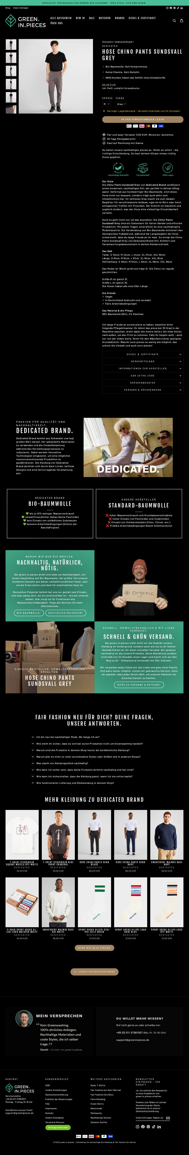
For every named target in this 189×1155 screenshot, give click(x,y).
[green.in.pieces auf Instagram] (137, 1126)
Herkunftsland (143, 361)
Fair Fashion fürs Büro (102, 1094)
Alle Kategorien (61, 18)
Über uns (57, 23)
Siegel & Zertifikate (142, 18)
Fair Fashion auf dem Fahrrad (106, 1090)
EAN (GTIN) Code (143, 375)
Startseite (107, 42)
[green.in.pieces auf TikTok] (153, 1126)
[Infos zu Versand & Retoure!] (138, 657)
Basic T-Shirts (98, 1085)
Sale (92, 18)
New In (80, 18)
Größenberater (143, 383)
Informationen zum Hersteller (143, 368)
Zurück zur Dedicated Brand (96, 972)
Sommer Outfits (99, 1122)
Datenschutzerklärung (56, 1094)
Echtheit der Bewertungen (59, 1099)
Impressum (51, 1108)
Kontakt (49, 1113)
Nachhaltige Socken (101, 1117)
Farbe (120, 98)
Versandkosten (132, 88)
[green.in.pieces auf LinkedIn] (159, 1126)
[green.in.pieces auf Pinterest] (148, 1126)
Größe (107, 98)
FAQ (47, 1104)
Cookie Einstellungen (56, 1090)
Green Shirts (97, 1104)
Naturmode (96, 1108)
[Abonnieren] (168, 1118)
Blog (8, 8)
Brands (120, 18)
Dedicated (110, 46)
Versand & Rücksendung (143, 390)
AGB (47, 1085)
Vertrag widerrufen (58, 1127)
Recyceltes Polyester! (65, 613)
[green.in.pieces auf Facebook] (143, 1126)
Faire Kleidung (98, 1099)
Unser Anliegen (21, 8)
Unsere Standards (54, 1117)
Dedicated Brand (123, 42)
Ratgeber (105, 18)
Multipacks (96, 1113)
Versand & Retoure (54, 1122)
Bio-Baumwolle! (29, 613)
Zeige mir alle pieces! (94, 948)
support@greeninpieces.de (19, 1113)
